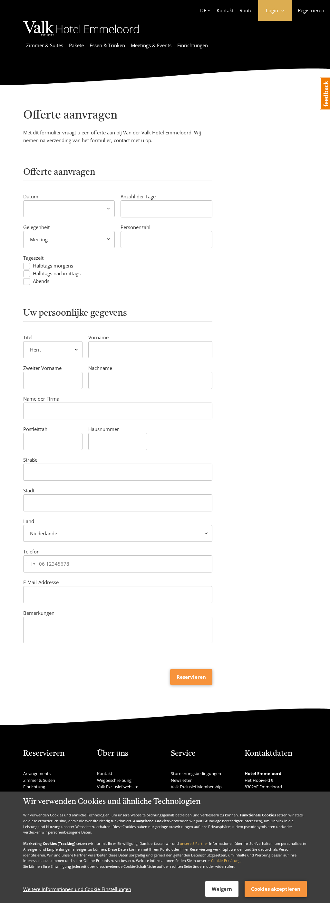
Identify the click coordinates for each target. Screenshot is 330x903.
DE (203, 10)
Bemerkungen (38, 613)
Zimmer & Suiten (39, 780)
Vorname (98, 337)
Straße (30, 460)
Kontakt (225, 10)
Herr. (35, 349)
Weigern (222, 889)
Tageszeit (33, 258)
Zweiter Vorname (42, 368)
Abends (41, 281)
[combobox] (30, 564)
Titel (28, 337)
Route (245, 10)
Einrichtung (34, 787)
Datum (30, 196)
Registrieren (311, 10)
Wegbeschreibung (114, 780)
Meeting (39, 239)
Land (28, 521)
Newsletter (181, 780)
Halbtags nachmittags (57, 273)
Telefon (31, 551)
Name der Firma (41, 398)
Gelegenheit (36, 227)
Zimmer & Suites (44, 45)
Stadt (28, 490)
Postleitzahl (36, 429)
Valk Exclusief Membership (196, 787)
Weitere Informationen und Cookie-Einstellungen (77, 889)
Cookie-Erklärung (225, 860)
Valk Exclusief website (117, 787)
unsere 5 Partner (194, 843)
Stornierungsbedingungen (196, 773)
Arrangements (37, 773)
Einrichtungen (192, 45)
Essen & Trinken (107, 45)
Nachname (100, 368)
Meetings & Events (151, 45)
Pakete (76, 45)
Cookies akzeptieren (275, 889)
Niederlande (43, 533)
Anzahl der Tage (138, 196)
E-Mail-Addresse (41, 582)
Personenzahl (135, 227)
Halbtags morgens (53, 266)
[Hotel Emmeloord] (81, 37)
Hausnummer (103, 429)
